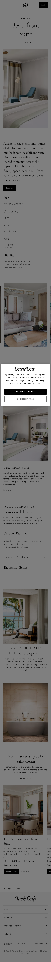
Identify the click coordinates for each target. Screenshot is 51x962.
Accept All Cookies (25, 392)
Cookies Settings (25, 399)
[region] (25, 385)
